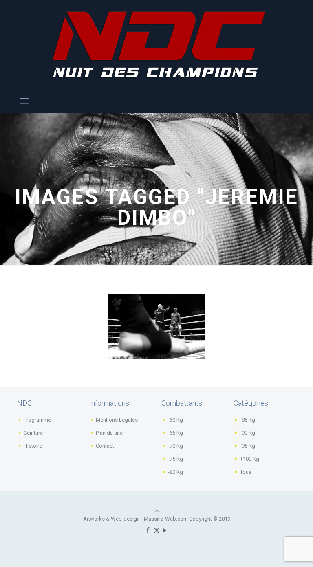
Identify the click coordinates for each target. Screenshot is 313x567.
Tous (245, 472)
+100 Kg (249, 459)
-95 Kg (247, 446)
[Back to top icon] (156, 511)
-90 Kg (247, 433)
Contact (105, 446)
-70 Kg (175, 446)
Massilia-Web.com (166, 519)
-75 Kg (175, 459)
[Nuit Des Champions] (156, 45)
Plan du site (109, 433)
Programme (37, 420)
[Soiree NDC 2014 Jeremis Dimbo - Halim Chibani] (156, 326)
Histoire (33, 446)
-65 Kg (175, 433)
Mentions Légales (117, 420)
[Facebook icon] (148, 530)
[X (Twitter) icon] (157, 530)
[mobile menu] (24, 101)
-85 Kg (247, 420)
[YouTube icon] (165, 530)
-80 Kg (175, 472)
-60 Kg (175, 420)
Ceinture (33, 433)
